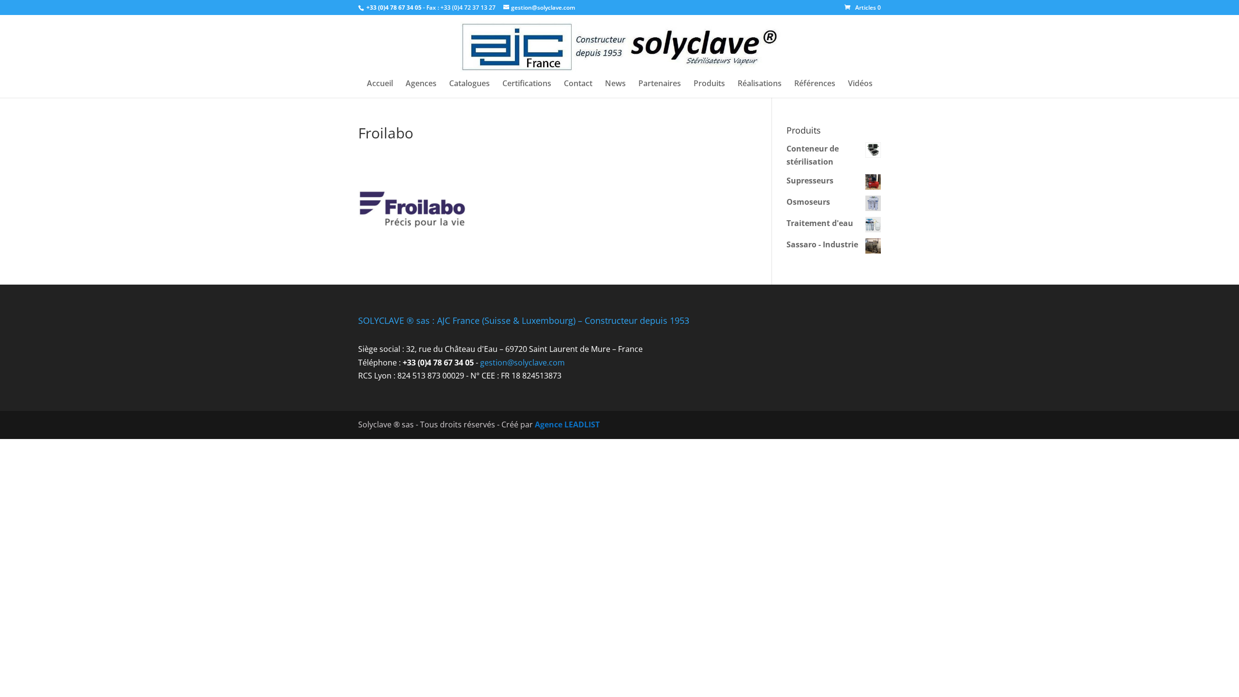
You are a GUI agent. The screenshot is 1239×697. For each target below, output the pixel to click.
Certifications (526, 84)
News (615, 84)
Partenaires (659, 84)
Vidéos (860, 84)
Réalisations (760, 84)
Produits (709, 84)
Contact (578, 84)
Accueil (380, 84)
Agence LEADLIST (567, 424)
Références (814, 84)
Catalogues (469, 84)
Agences (421, 84)
